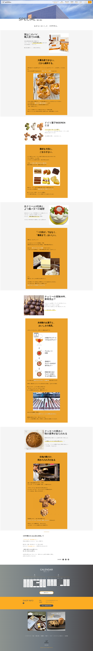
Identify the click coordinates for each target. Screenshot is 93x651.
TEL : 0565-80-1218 (46, 605)
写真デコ (46, 635)
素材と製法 (37, 635)
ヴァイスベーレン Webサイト (58, 635)
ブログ (51, 635)
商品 (33, 635)
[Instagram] (23, 603)
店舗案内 (42, 635)
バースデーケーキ (28, 635)
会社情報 (66, 635)
